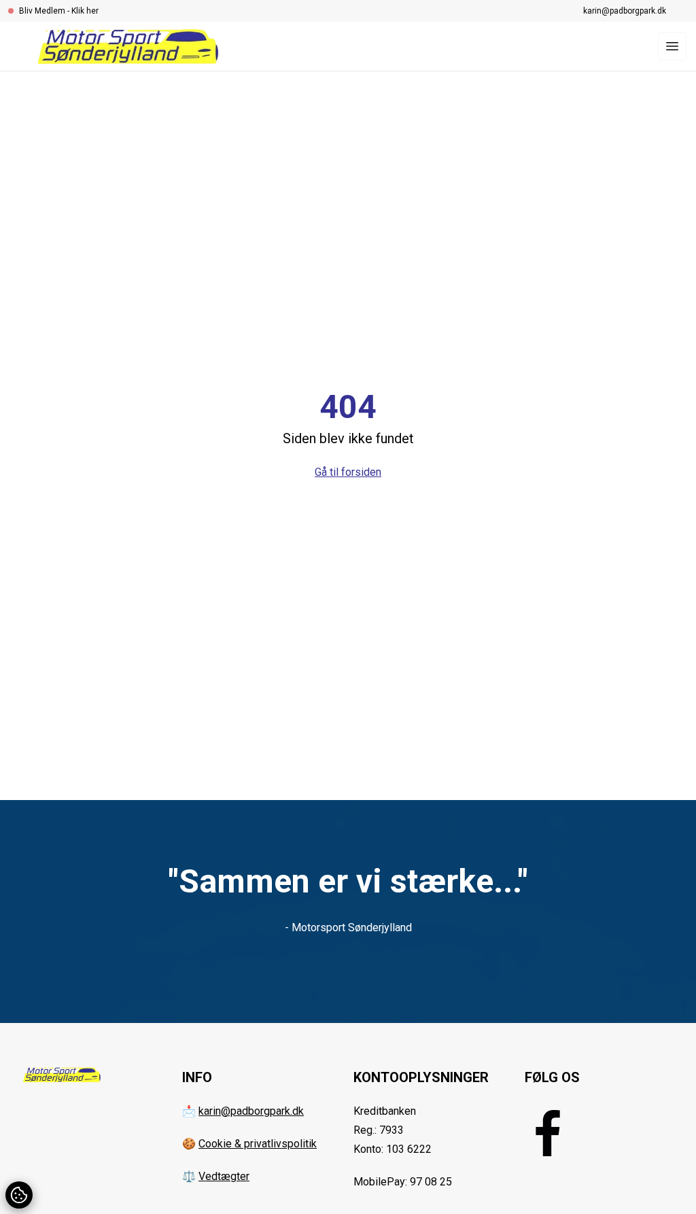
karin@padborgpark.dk (624, 11)
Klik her (85, 11)
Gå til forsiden (348, 472)
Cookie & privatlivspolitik (257, 1143)
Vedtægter (223, 1176)
